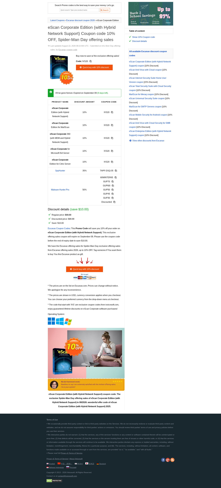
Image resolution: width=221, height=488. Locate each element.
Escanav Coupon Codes (59, 228)
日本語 (91, 464)
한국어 (80, 464)
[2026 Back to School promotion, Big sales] (150, 25)
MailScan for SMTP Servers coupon (145, 107)
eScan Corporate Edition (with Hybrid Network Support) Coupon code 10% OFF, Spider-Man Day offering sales (82, 33)
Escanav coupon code (67, 50)
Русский (73, 467)
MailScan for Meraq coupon (141, 94)
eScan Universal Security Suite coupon (147, 98)
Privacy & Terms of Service (71, 453)
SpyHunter (60, 171)
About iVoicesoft (76, 459)
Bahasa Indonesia (56, 467)
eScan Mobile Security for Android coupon (148, 115)
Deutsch (102, 464)
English (52, 464)
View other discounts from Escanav (148, 141)
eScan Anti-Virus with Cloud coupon (145, 70)
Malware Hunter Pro (60, 190)
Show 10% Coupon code (143, 37)
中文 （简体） (66, 464)
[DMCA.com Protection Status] (54, 482)
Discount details (139, 41)
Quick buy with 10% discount (95, 67)
